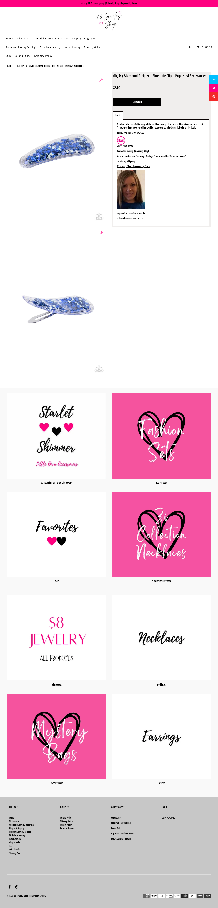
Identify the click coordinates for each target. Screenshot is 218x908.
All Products (14, 821)
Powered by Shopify (37, 896)
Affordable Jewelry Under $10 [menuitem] (51, 38)
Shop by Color (15, 842)
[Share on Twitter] (213, 88)
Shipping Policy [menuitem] (43, 55)
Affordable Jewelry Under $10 (21, 825)
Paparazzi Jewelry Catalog (20, 832)
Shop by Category (16, 828)
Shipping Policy (15, 853)
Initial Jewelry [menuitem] (72, 47)
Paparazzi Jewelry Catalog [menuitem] (20, 47)
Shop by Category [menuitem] (82, 38)
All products (57, 684)
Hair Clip (20, 66)
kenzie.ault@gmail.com (121, 838)
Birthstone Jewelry (17, 835)
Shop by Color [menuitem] (92, 47)
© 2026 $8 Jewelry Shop (17, 896)
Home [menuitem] (9, 38)
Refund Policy (14, 849)
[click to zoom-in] (101, 80)
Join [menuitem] (8, 55)
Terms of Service (67, 828)
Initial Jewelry (15, 839)
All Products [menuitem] (24, 38)
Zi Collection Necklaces (161, 581)
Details (118, 115)
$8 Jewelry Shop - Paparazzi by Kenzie (121, 3)
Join (10, 846)
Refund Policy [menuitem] (22, 55)
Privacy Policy (66, 825)
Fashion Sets (161, 482)
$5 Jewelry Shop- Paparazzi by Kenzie (133, 166)
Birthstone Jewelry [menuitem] (50, 47)
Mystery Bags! (57, 783)
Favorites (56, 581)
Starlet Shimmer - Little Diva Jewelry (57, 482)
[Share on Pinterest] (213, 96)
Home (9, 66)
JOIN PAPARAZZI (168, 817)
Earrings (161, 783)
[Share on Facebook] (213, 79)
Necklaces (161, 684)
